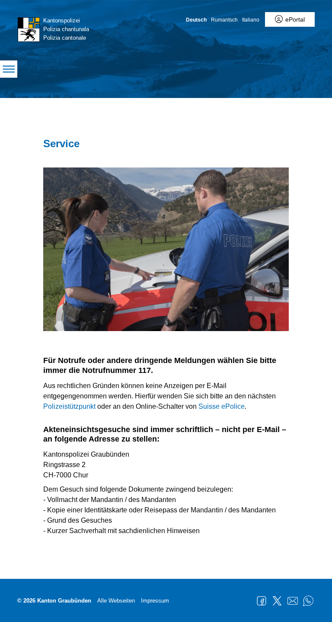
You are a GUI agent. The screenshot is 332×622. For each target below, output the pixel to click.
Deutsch (196, 20)
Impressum (155, 600)
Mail (292, 600)
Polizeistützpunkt (69, 406)
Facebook (261, 600)
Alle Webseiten (116, 600)
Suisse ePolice (221, 406)
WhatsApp (308, 600)
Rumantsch (224, 20)
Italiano (250, 20)
